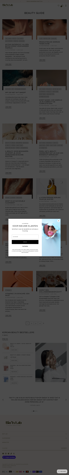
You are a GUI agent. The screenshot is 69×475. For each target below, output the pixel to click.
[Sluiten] (58, 220)
